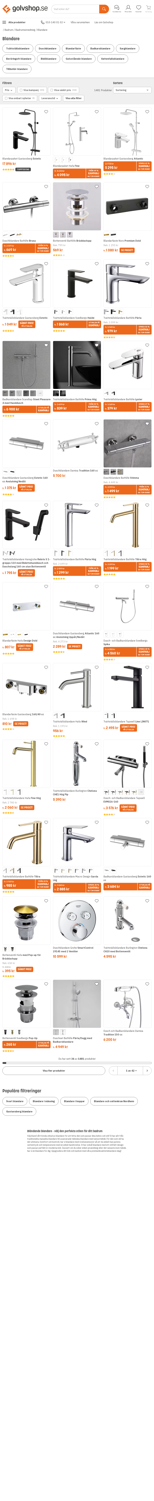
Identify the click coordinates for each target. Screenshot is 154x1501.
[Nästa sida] (147, 1070)
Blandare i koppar (74, 1101)
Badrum (9, 29)
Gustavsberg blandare (19, 1111)
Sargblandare (128, 48)
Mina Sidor (128, 12)
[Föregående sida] (113, 1070)
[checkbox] (32, 90)
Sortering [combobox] (121, 90)
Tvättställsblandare (17, 48)
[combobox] (130, 1070)
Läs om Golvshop (103, 22)
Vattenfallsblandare (112, 58)
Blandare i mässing (44, 1101)
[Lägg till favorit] (46, 111)
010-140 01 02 (54, 22)
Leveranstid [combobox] (48, 98)
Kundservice (117, 12)
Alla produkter (17, 22)
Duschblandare (47, 48)
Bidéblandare (48, 58)
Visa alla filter (74, 98)
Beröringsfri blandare (18, 58)
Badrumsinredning (25, 29)
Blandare (42, 29)
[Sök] (104, 9)
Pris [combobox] (7, 90)
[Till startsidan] (25, 9)
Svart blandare (14, 1101)
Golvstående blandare (79, 58)
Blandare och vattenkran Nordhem (114, 1101)
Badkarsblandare (100, 48)
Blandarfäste (73, 48)
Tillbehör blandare (17, 68)
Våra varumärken (80, 22)
